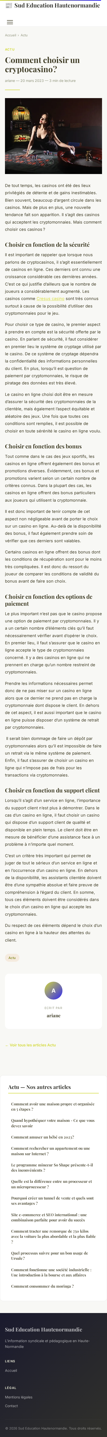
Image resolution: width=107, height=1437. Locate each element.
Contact (11, 1406)
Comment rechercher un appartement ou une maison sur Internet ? (50, 1151)
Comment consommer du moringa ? (42, 1286)
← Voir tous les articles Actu (30, 1045)
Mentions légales (18, 1397)
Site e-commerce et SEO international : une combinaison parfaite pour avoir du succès (49, 1217)
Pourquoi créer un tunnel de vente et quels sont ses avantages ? (52, 1201)
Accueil (10, 35)
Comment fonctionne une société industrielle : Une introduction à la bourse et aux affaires (51, 1272)
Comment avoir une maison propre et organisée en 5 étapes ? (53, 1106)
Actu (24, 35)
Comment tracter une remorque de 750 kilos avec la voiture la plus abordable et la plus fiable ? (53, 1236)
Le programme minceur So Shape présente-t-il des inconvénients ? (52, 1167)
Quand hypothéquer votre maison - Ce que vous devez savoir (53, 1123)
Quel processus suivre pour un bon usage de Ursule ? (49, 1256)
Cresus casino (50, 298)
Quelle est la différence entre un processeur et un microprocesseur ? (51, 1184)
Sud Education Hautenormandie (52, 5)
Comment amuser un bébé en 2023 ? (42, 1137)
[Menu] (10, 22)
